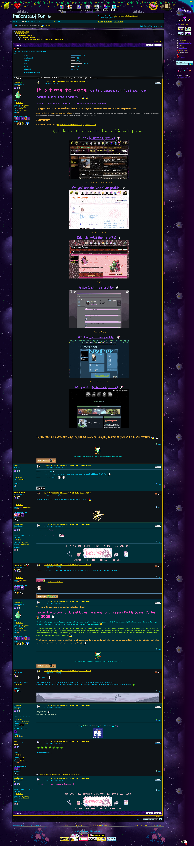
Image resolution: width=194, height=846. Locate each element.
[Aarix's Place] (18, 471)
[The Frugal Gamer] (18, 572)
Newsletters (182, 47)
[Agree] (48, 25)
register (121, 16)
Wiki (180, 45)
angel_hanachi (25, 544)
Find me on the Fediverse (55, 582)
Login (182, 24)
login (115, 16)
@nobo (156, 631)
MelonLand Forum (22, 32)
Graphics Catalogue (185, 42)
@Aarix (114, 628)
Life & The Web (22, 33)
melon (24, 107)
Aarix (16, 465)
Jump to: (139, 819)
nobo (16, 741)
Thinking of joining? (131, 16)
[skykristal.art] (18, 711)
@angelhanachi (147, 628)
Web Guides (182, 40)
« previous (155, 41)
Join (187, 24)
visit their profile (102, 138)
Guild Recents (118, 22)
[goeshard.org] (18, 747)
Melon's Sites (183, 52)
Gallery (116, 726)
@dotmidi (108, 631)
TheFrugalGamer (20, 565)
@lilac (79, 612)
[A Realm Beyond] (18, 499)
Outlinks (182, 57)
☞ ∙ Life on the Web (25, 35)
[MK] (18, 88)
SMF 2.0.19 (68, 825)
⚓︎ (23, 84)
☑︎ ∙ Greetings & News (27, 37)
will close (54, 21)
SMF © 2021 (79, 825)
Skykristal (17, 705)
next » (160, 41)
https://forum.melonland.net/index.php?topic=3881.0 (76, 125)
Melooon (17, 82)
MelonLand (184, 10)
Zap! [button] (191, 64)
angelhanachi (18, 524)
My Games (23, 110)
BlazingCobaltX (19, 493)
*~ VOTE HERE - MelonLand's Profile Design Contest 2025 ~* (43, 39)
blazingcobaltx (27, 507)
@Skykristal (70, 633)
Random (100, 22)
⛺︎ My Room (19, 103)
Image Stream (183, 50)
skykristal (25, 723)
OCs (101, 726)
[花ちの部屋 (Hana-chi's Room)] (18, 530)
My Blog (84, 726)
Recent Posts (108, 22)
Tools (181, 54)
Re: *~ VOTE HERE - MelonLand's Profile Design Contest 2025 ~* (67, 465)
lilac (15, 670)
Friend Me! (25, 105)
